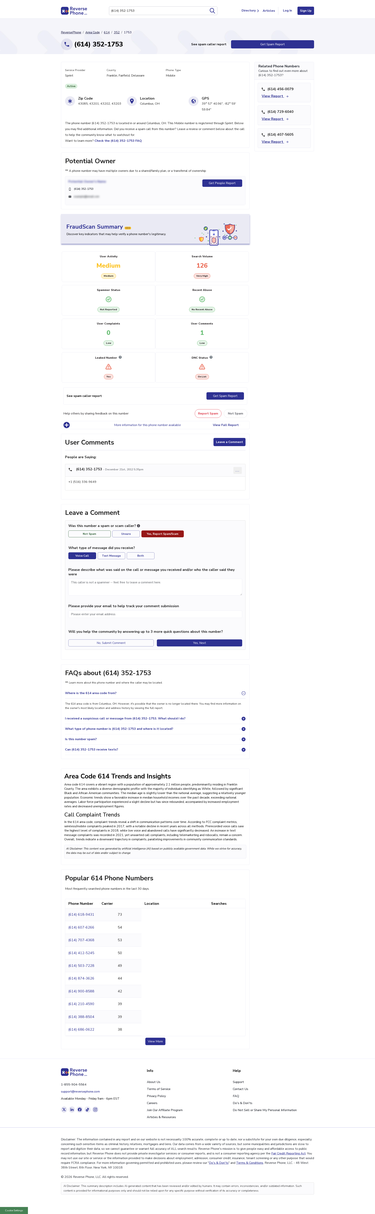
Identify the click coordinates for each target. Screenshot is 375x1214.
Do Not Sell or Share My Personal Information (265, 1110)
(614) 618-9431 (81, 914)
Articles (269, 11)
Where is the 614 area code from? (91, 693)
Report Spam (208, 413)
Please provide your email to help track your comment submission (123, 606)
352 (117, 32)
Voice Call (82, 556)
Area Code (92, 32)
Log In (287, 10)
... (238, 470)
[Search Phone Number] (212, 10)
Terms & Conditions (249, 1163)
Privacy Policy (156, 1096)
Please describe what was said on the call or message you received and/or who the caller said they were (151, 572)
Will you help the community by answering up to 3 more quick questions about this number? (145, 631)
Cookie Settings (14, 1210)
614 (107, 32)
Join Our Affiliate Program (165, 1110)
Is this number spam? (81, 739)
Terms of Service (159, 1089)
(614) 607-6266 (81, 927)
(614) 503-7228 (81, 965)
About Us (153, 1082)
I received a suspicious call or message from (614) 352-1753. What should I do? (125, 718)
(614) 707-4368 (81, 940)
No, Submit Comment (111, 643)
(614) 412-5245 (81, 953)
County (111, 70)
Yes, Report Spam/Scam (162, 534)
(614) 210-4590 (81, 1004)
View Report (273, 96)
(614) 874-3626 (81, 978)
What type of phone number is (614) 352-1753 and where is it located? (119, 729)
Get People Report (222, 183)
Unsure (126, 534)
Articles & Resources (161, 1117)
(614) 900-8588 (81, 991)
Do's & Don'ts (242, 1103)
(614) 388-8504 (81, 1016)
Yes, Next (199, 643)
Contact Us (240, 1089)
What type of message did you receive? (101, 548)
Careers (152, 1103)
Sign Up (306, 11)
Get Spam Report (272, 44)
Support (238, 1082)
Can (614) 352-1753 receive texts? (91, 749)
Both (140, 556)
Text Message (111, 556)
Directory (249, 10)
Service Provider (75, 70)
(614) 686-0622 (81, 1029)
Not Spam (235, 413)
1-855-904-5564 (74, 1084)
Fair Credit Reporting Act (288, 1153)
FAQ (236, 1096)
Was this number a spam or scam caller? (102, 526)
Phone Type (173, 70)
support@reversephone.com (80, 1091)
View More (155, 1041)
